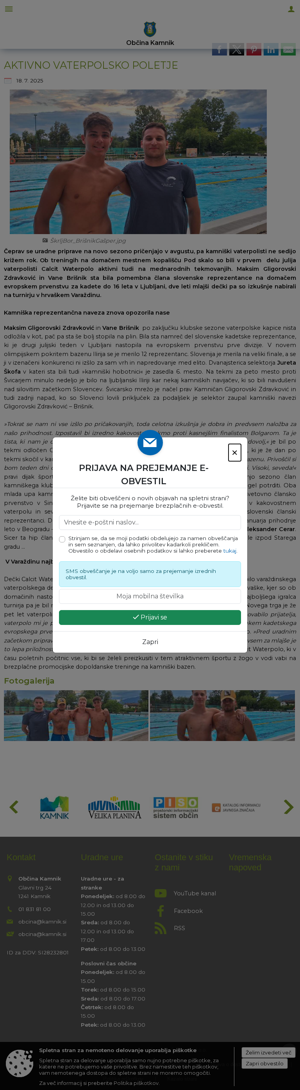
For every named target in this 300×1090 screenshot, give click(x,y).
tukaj (229, 551)
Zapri (150, 642)
